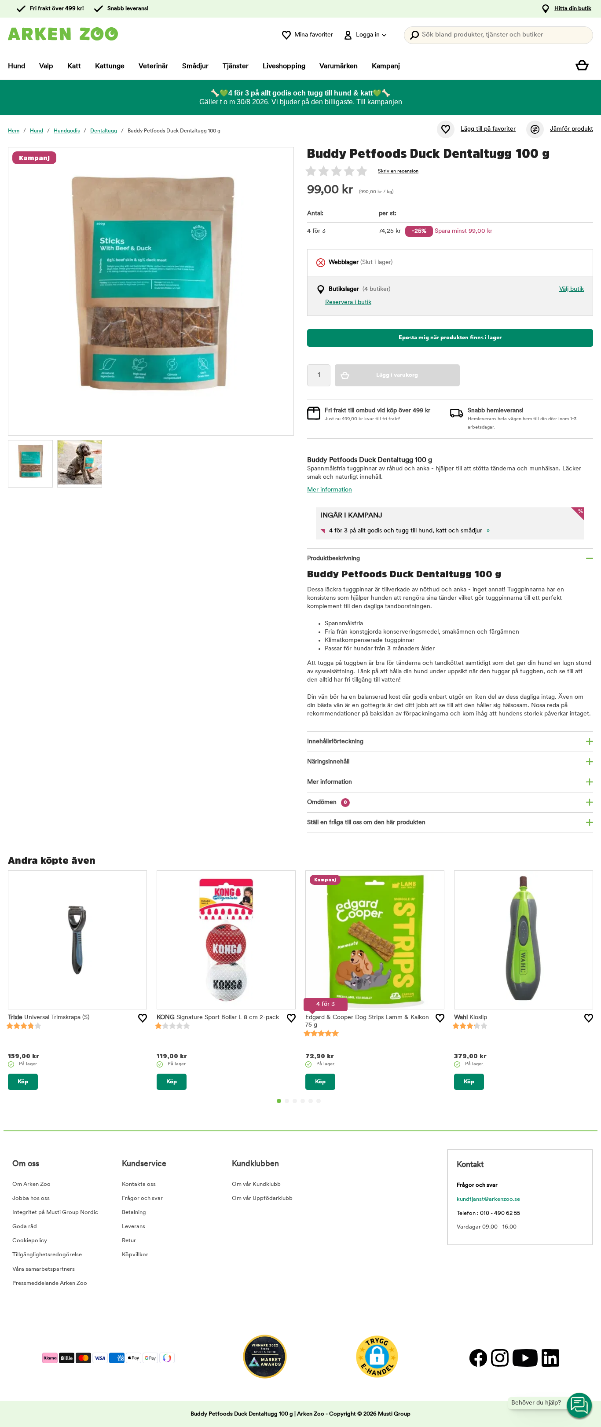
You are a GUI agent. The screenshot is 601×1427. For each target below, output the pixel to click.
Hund (16, 66)
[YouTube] (524, 1358)
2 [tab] (287, 1101)
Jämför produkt (571, 129)
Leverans (133, 1226)
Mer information (329, 490)
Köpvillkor (135, 1255)
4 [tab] (302, 1101)
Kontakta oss (139, 1184)
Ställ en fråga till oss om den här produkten (366, 822)
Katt (74, 66)
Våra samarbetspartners (43, 1269)
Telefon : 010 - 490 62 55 (488, 1213)
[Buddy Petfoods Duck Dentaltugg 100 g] (30, 462)
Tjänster (236, 66)
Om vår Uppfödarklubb (262, 1198)
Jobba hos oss (31, 1198)
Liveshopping (284, 66)
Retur (129, 1241)
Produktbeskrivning (333, 558)
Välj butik (571, 289)
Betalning (134, 1212)
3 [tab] (295, 1101)
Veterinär (153, 66)
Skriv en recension (398, 171)
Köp (23, 1082)
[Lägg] (142, 1018)
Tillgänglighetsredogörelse (47, 1255)
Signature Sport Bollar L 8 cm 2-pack (218, 1017)
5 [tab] (310, 1101)
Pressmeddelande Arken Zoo (49, 1283)
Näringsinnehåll (328, 762)
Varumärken (338, 66)
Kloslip (470, 1017)
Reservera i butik (348, 302)
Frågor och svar (142, 1198)
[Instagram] (499, 1358)
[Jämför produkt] (535, 129)
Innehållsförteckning (335, 741)
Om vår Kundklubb (256, 1184)
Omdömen (327, 802)
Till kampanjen (379, 102)
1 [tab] (279, 1101)
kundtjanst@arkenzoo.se (488, 1199)
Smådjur (195, 66)
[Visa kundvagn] (584, 66)
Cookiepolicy (29, 1241)
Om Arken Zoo (31, 1184)
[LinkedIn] (549, 1358)
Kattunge (110, 66)
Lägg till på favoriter (488, 129)
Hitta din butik (572, 8)
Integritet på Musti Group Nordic (55, 1212)
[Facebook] (478, 1358)
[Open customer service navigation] (580, 1406)
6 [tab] (318, 1101)
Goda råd (24, 1226)
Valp (46, 66)
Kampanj (386, 66)
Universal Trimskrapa (48, 1017)
